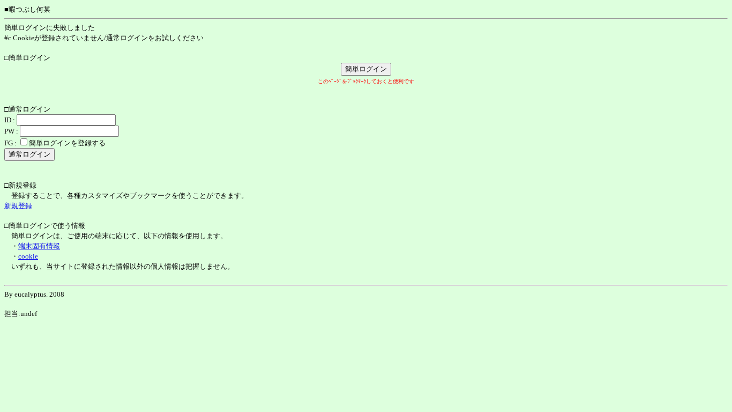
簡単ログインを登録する (67, 143)
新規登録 (18, 206)
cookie (28, 256)
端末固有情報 (39, 246)
